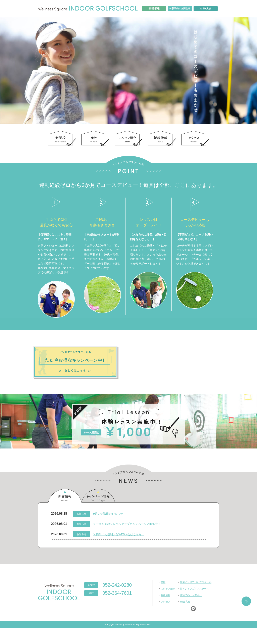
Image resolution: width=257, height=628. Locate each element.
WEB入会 (185, 601)
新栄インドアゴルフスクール (195, 582)
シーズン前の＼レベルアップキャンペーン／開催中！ (127, 524)
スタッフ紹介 (168, 588)
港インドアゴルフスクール (194, 588)
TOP (163, 582)
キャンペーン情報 (98, 496)
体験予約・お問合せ (191, 595)
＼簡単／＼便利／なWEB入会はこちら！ (118, 534)
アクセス (165, 601)
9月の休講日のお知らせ (108, 513)
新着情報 (65, 496)
